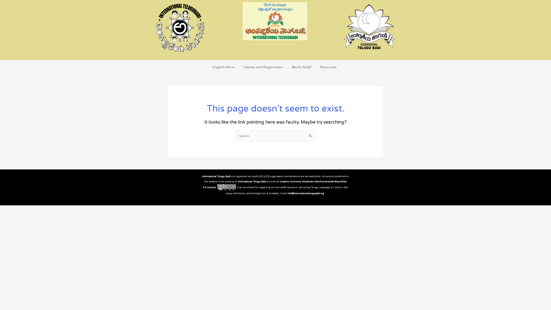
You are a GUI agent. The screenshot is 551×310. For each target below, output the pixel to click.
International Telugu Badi (216, 176)
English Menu (223, 67)
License (211, 187)
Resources (328, 67)
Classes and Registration (263, 67)
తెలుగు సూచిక (301, 67)
